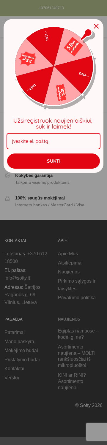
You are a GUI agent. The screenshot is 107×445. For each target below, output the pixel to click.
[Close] (96, 26)
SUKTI (53, 161)
